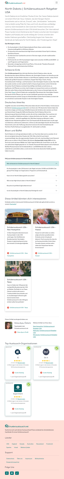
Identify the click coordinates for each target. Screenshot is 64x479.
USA (7, 444)
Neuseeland (40, 444)
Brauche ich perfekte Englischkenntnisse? (19, 185)
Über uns (19, 458)
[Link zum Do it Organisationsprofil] (46, 352)
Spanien (8, 447)
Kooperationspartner (12, 462)
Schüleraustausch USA (19, 108)
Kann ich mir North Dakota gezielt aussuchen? (20, 175)
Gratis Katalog (19, 372)
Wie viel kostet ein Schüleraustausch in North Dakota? (23, 163)
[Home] (15, 2)
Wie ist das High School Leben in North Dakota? (21, 180)
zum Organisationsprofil (18, 376)
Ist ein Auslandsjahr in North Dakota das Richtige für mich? (24, 190)
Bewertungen (21, 362)
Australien (30, 444)
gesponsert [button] (9, 347)
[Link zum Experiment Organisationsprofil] (18, 388)
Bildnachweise (39, 458)
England (14, 444)
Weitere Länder (25, 447)
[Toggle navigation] (56, 2)
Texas (13, 92)
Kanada (22, 444)
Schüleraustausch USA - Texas (19, 307)
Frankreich (49, 444)
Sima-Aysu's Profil (22, 332)
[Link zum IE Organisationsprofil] (18, 352)
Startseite (13, 204)
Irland (16, 447)
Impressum (28, 458)
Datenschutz (10, 458)
